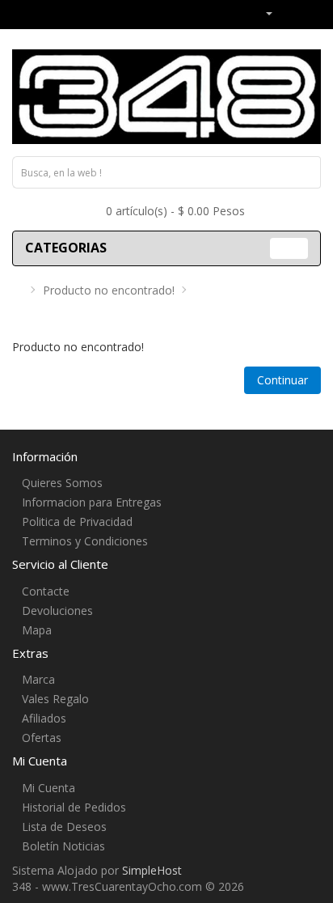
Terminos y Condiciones (85, 541)
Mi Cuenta (48, 787)
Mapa (37, 630)
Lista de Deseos (64, 826)
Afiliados (44, 718)
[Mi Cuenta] (262, 12)
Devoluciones (57, 610)
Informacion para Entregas (92, 502)
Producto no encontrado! (109, 290)
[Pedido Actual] (288, 12)
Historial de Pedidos (74, 807)
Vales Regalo (55, 698)
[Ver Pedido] (308, 12)
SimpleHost (152, 870)
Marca (38, 679)
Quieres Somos (62, 482)
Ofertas (41, 737)
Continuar (282, 380)
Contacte (46, 591)
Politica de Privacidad (77, 521)
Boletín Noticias (63, 846)
